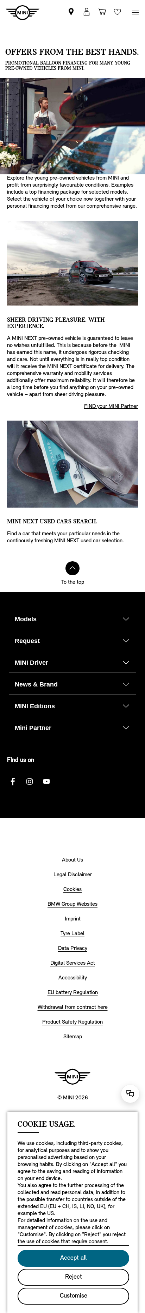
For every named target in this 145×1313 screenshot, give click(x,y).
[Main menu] (135, 12)
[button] (86, 12)
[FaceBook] (12, 781)
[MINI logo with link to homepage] (72, 1076)
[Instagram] (29, 781)
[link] (71, 12)
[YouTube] (46, 781)
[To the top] (72, 568)
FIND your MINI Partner (111, 406)
